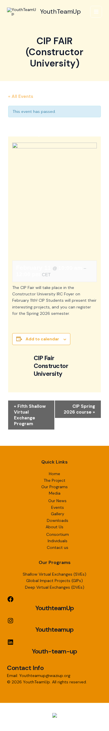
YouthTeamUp (60, 11)
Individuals (57, 540)
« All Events (20, 96)
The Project (54, 480)
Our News (57, 500)
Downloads (57, 520)
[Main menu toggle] (96, 12)
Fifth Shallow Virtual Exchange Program (30, 415)
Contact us (57, 547)
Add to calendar (42, 339)
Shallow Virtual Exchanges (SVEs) (54, 574)
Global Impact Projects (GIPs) (54, 580)
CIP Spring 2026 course (79, 409)
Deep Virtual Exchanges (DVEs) (54, 587)
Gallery (57, 513)
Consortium (57, 534)
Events (57, 507)
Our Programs (54, 486)
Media (54, 493)
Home (54, 473)
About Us (54, 526)
